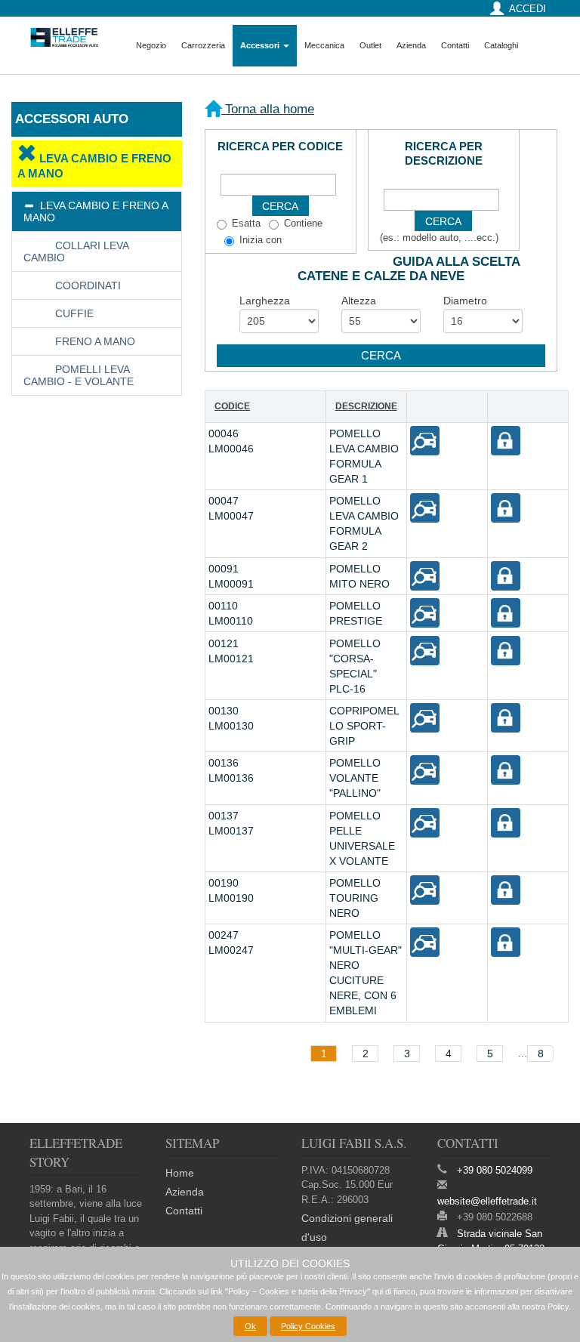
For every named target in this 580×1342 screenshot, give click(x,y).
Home (179, 1173)
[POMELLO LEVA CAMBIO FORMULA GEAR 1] (424, 440)
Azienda (411, 45)
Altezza (358, 301)
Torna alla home (267, 109)
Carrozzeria (203, 45)
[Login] (504, 440)
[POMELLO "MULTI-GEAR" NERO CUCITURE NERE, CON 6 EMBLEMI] (424, 942)
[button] (381, 355)
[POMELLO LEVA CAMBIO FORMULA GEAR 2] (424, 507)
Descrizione (366, 406)
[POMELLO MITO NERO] (424, 575)
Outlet (370, 45)
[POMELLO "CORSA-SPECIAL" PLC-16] (424, 649)
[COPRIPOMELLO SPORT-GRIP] (424, 717)
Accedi (527, 8)
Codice (232, 406)
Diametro (465, 301)
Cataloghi (501, 45)
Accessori (261, 45)
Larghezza (264, 301)
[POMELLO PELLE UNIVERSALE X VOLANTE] (424, 822)
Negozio (151, 45)
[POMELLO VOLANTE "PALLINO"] (424, 770)
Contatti (455, 45)
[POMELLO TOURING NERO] (424, 890)
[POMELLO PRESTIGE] (424, 612)
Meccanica (324, 45)
